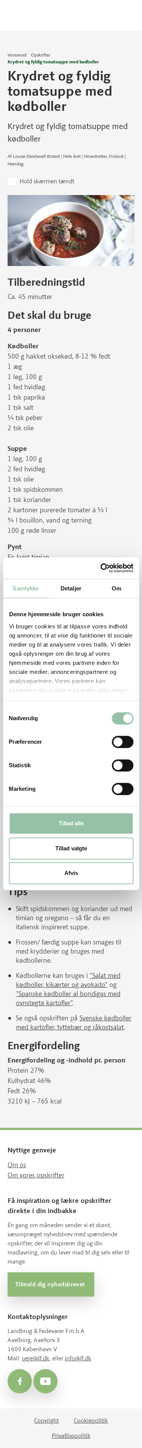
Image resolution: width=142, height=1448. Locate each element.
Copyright (46, 1420)
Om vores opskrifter (36, 1175)
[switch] (122, 742)
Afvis (71, 873)
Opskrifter (40, 55)
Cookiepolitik (91, 1420)
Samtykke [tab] (25, 588)
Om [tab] (116, 588)
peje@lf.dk (35, 1358)
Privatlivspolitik (71, 1435)
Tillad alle (71, 823)
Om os (17, 1165)
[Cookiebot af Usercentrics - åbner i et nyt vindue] (101, 568)
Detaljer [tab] (71, 588)
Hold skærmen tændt (47, 181)
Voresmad (17, 55)
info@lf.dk (78, 1358)
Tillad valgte (71, 848)
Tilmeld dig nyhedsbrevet (51, 1284)
